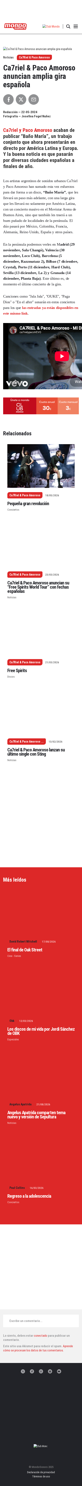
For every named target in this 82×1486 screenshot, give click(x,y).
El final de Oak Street (24, 949)
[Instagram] (41, 1371)
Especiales (13, 1039)
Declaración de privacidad (41, 1472)
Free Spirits (17, 670)
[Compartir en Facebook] (8, 99)
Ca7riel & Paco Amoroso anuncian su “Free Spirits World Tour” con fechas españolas (38, 587)
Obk (11, 1020)
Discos (11, 676)
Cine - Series (14, 956)
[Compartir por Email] (33, 99)
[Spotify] (50, 1371)
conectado (40, 1336)
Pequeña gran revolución (28, 503)
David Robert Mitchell (23, 941)
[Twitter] (23, 1371)
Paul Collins (17, 1187)
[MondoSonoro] (15, 26)
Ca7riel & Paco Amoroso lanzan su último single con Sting (36, 752)
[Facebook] (32, 1371)
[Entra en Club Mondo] (41, 1446)
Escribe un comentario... (25, 1321)
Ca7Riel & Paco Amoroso (34, 57)
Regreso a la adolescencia (29, 1196)
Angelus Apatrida (20, 1104)
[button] (51, 26)
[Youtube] (59, 1371)
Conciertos (13, 509)
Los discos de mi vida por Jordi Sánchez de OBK (41, 1031)
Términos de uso (41, 1476)
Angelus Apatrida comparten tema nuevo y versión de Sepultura (36, 1114)
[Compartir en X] (21, 99)
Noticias (11, 597)
